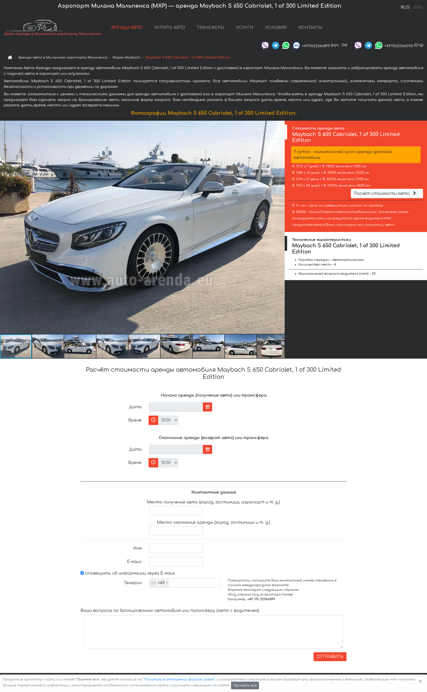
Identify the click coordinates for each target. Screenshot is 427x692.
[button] (48, 346)
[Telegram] (275, 45)
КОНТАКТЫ (310, 27)
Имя (137, 548)
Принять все (245, 685)
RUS (405, 7)
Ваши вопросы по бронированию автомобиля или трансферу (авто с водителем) (170, 610)
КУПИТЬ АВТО (169, 27)
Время (134, 420)
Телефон (133, 583)
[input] (176, 407)
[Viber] (265, 45)
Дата (135, 407)
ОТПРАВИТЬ (330, 656)
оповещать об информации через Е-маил (129, 573)
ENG (418, 7)
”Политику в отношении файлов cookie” (179, 679)
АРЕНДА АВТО (126, 27)
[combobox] (159, 582)
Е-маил (134, 561)
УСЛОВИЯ (275, 27)
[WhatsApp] (286, 45)
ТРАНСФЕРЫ (210, 27)
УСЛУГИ (244, 27)
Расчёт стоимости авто (382, 193)
